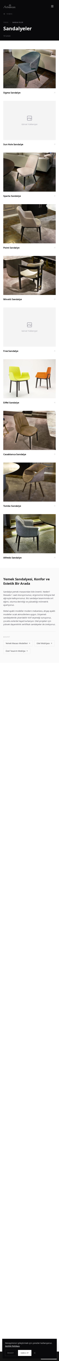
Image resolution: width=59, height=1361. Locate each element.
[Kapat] (36, 1353)
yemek (6, 22)
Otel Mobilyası (43, 643)
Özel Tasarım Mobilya (15, 651)
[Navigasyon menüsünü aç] (53, 6)
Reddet (10, 1353)
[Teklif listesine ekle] (51, 54)
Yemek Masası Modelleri (17, 643)
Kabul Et (25, 1353)
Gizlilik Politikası (12, 1346)
